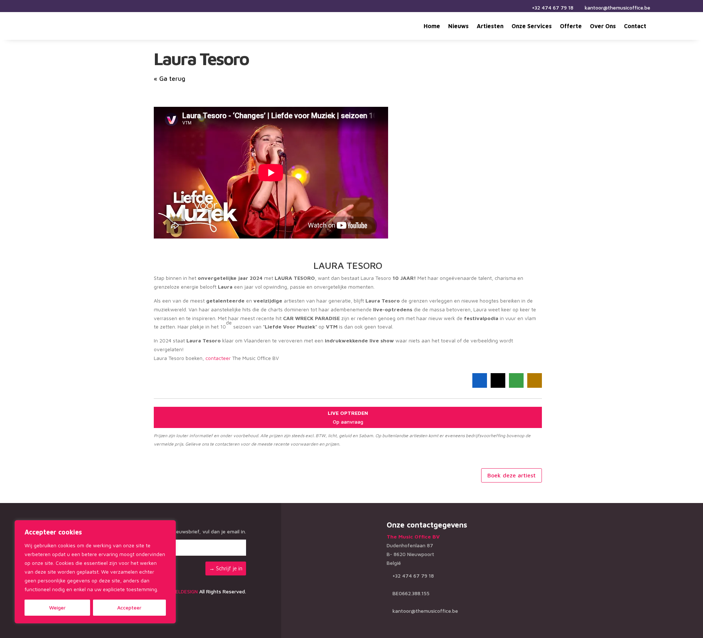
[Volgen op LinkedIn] (74, 7)
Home (432, 26)
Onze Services (532, 26)
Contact (635, 26)
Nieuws (458, 26)
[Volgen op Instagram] (66, 7)
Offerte (571, 26)
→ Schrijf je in (225, 568)
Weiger (57, 607)
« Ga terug (169, 78)
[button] (479, 380)
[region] (95, 571)
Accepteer (129, 607)
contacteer (218, 358)
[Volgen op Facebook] (57, 7)
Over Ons (603, 26)
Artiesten (490, 26)
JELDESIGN (185, 591)
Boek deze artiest (511, 475)
